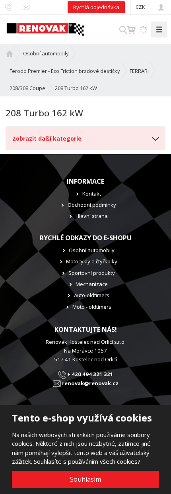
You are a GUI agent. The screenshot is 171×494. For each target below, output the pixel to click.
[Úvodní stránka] (45, 29)
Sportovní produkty (91, 272)
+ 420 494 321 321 (89, 374)
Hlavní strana (92, 216)
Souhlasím (85, 479)
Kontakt (91, 193)
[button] (140, 7)
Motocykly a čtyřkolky (91, 261)
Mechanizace (92, 284)
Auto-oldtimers (91, 295)
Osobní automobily (92, 250)
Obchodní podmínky (92, 204)
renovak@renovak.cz (90, 383)
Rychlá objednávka (96, 7)
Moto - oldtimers (91, 306)
